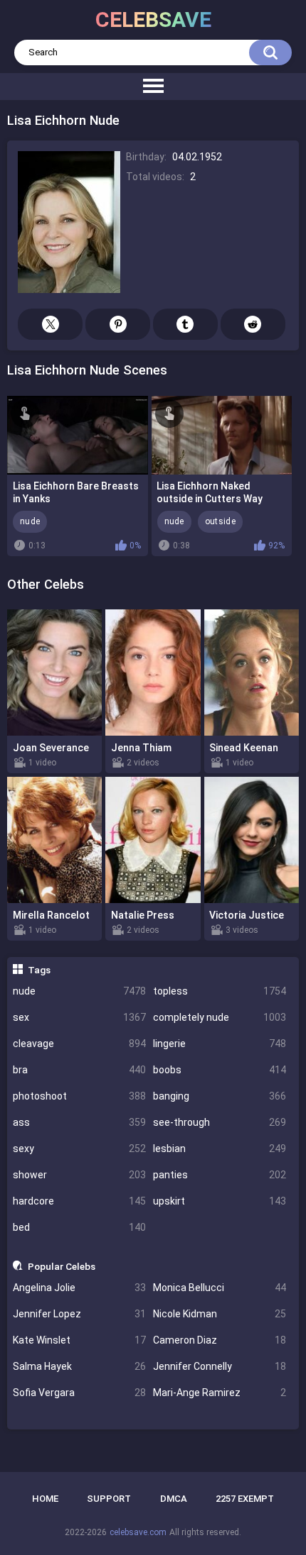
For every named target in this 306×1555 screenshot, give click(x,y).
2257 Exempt (245, 1498)
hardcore (79, 1201)
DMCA (173, 1498)
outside (220, 521)
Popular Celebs (61, 1266)
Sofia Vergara (79, 1392)
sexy (79, 1148)
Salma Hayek (79, 1366)
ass (79, 1122)
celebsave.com (138, 1532)
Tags (39, 969)
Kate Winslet (79, 1340)
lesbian (219, 1148)
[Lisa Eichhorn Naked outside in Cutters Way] (222, 435)
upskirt (219, 1201)
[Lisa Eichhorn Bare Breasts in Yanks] (77, 435)
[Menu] (153, 86)
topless (219, 991)
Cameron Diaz (219, 1340)
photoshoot (79, 1096)
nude (79, 991)
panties (219, 1174)
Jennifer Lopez (79, 1313)
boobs (219, 1069)
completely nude (219, 1017)
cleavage (79, 1043)
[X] (50, 324)
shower (79, 1174)
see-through (219, 1122)
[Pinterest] (117, 324)
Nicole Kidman (219, 1313)
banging (219, 1096)
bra (79, 1069)
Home (45, 1498)
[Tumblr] (185, 324)
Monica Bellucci (219, 1287)
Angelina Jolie (79, 1287)
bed (79, 1227)
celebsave (153, 19)
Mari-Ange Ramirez (219, 1392)
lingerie (219, 1043)
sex (79, 1017)
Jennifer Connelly (219, 1366)
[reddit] (253, 324)
